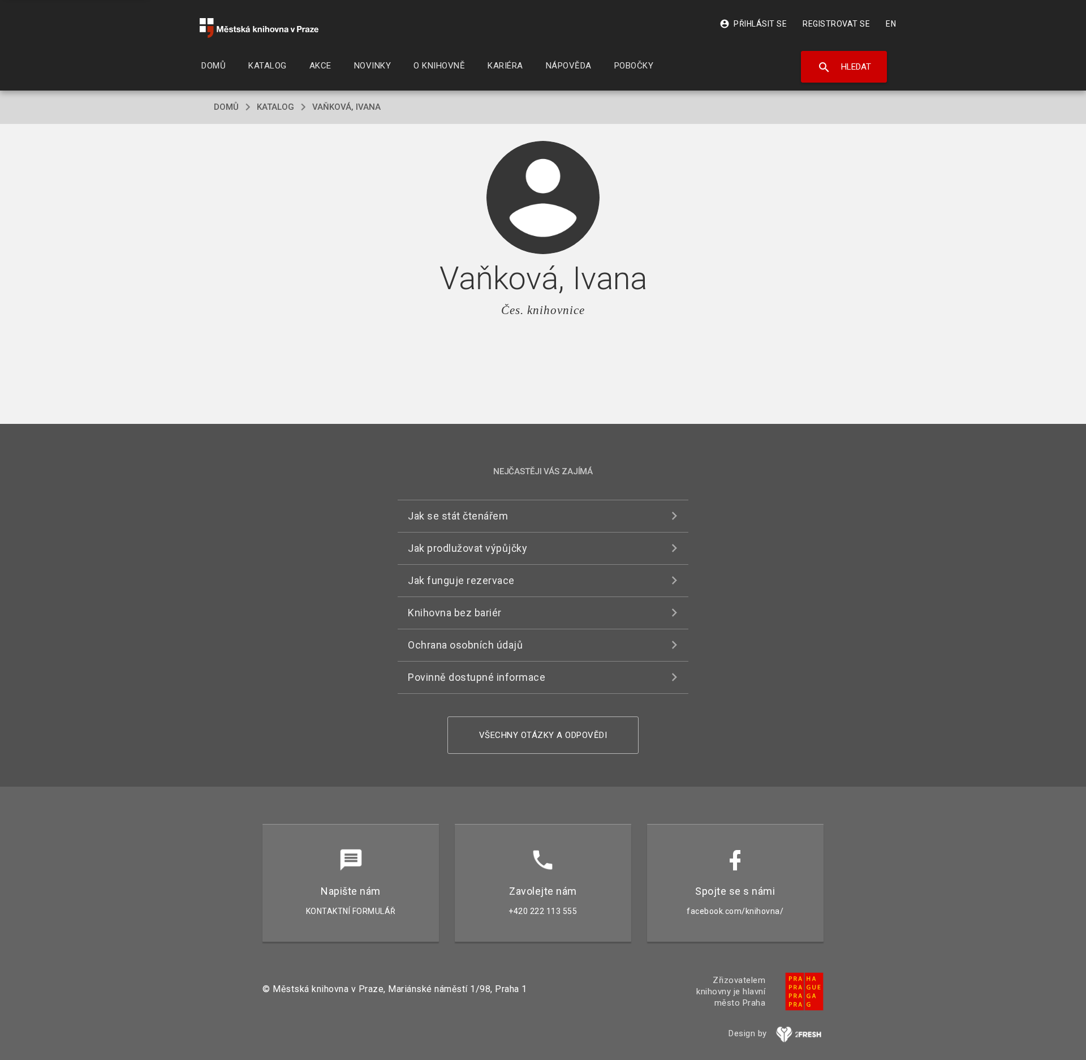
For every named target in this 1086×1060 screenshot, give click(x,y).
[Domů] (259, 28)
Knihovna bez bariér (455, 613)
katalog (275, 107)
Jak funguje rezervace (461, 580)
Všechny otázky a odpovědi (543, 735)
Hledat (844, 67)
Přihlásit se (753, 24)
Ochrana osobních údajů (465, 645)
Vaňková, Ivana (346, 107)
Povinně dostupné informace (476, 677)
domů (226, 107)
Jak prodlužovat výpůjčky (467, 548)
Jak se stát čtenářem (458, 516)
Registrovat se (836, 23)
